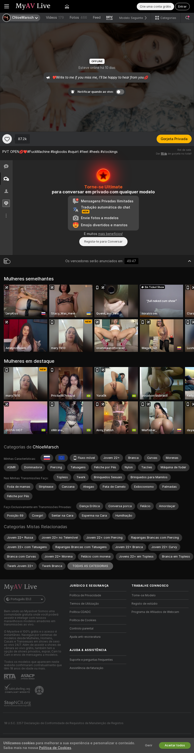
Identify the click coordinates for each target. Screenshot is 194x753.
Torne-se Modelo (144, 595)
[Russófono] (46, 458)
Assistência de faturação (86, 668)
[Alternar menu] (6, 6)
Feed (97, 17)
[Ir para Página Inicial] (37, 6)
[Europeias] (61, 458)
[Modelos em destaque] (67, 6)
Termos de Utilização (84, 603)
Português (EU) (21, 599)
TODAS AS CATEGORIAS (90, 566)
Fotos (78, 17)
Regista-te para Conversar (103, 241)
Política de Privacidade (85, 595)
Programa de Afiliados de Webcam (155, 612)
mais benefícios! (110, 234)
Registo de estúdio (145, 603)
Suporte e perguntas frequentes (91, 659)
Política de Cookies (83, 620)
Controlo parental (81, 628)
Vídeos (55, 17)
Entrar (182, 6)
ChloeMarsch (46, 446)
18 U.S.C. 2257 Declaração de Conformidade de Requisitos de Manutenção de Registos (63, 723)
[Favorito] (7, 139)
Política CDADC (80, 612)
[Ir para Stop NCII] (18, 703)
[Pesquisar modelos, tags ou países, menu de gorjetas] (187, 18)
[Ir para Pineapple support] (40, 690)
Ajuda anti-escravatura (85, 636)
